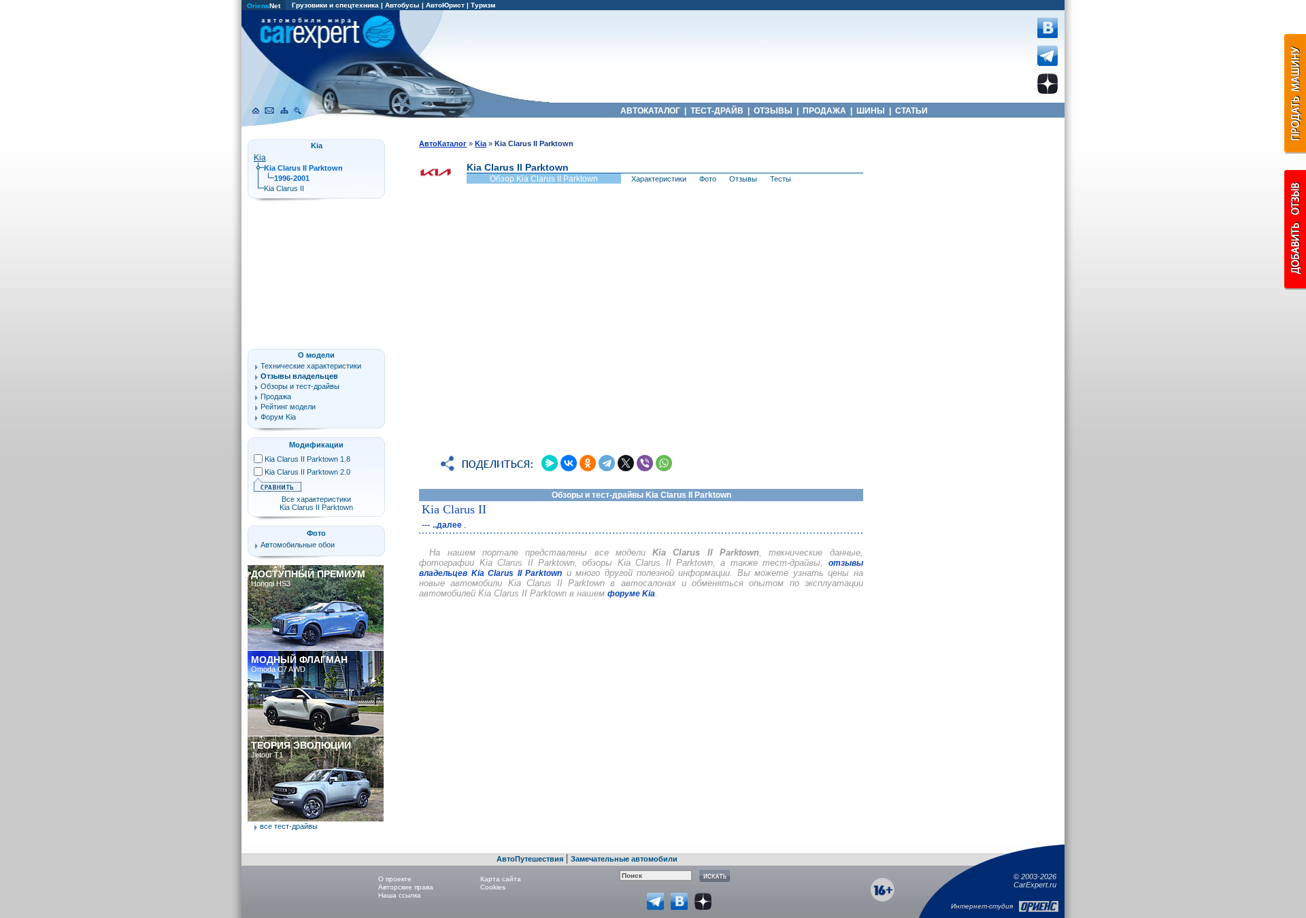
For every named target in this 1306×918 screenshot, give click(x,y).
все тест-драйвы (289, 826)
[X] (626, 463)
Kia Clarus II (454, 509)
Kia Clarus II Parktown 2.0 (307, 472)
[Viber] (645, 463)
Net (263, 6)
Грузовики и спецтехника (335, 5)
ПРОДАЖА (824, 111)
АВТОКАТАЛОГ (650, 111)
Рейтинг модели (288, 407)
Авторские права (405, 887)
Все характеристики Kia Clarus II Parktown (316, 503)
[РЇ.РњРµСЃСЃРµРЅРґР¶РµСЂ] (549, 463)
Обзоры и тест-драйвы (300, 386)
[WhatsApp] (664, 463)
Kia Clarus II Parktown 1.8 (307, 459)
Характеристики (658, 179)
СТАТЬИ (911, 111)
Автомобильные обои (298, 545)
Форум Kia (278, 417)
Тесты (780, 179)
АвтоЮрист (445, 5)
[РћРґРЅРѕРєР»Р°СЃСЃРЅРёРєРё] (588, 463)
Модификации (316, 445)
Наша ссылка (399, 895)
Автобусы (402, 5)
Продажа (276, 396)
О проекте (395, 879)
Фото (707, 179)
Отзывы (743, 179)
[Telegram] (607, 463)
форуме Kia (631, 593)
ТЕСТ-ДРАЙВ (717, 111)
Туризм (483, 5)
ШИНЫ (870, 111)
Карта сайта (500, 879)
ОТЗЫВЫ (773, 111)
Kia (260, 158)
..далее (448, 525)
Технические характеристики (311, 366)
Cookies (492, 887)
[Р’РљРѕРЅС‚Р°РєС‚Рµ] (568, 463)
